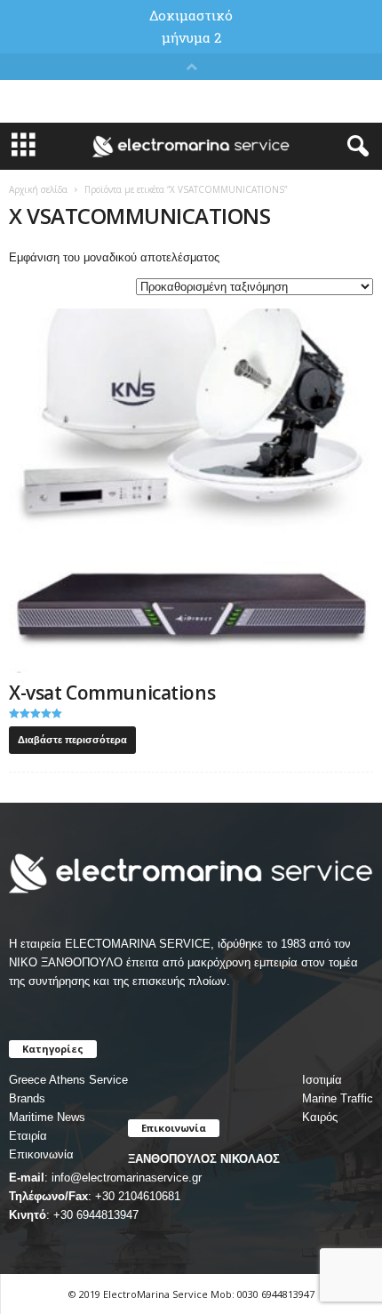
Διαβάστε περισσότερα (72, 739)
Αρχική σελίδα (38, 189)
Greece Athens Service (68, 1079)
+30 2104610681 (137, 1196)
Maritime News (47, 1117)
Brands (27, 1098)
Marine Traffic (337, 1098)
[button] (354, 146)
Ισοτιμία (322, 1079)
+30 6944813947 (96, 1215)
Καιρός (320, 1117)
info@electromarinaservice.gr (127, 1177)
